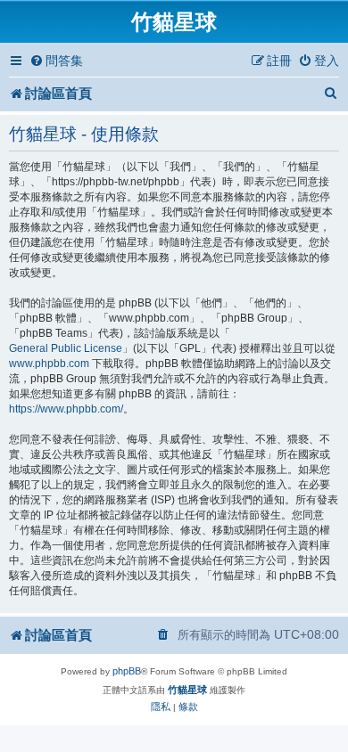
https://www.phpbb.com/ (66, 409)
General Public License (65, 348)
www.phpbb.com (49, 363)
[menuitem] (56, 61)
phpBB (126, 671)
